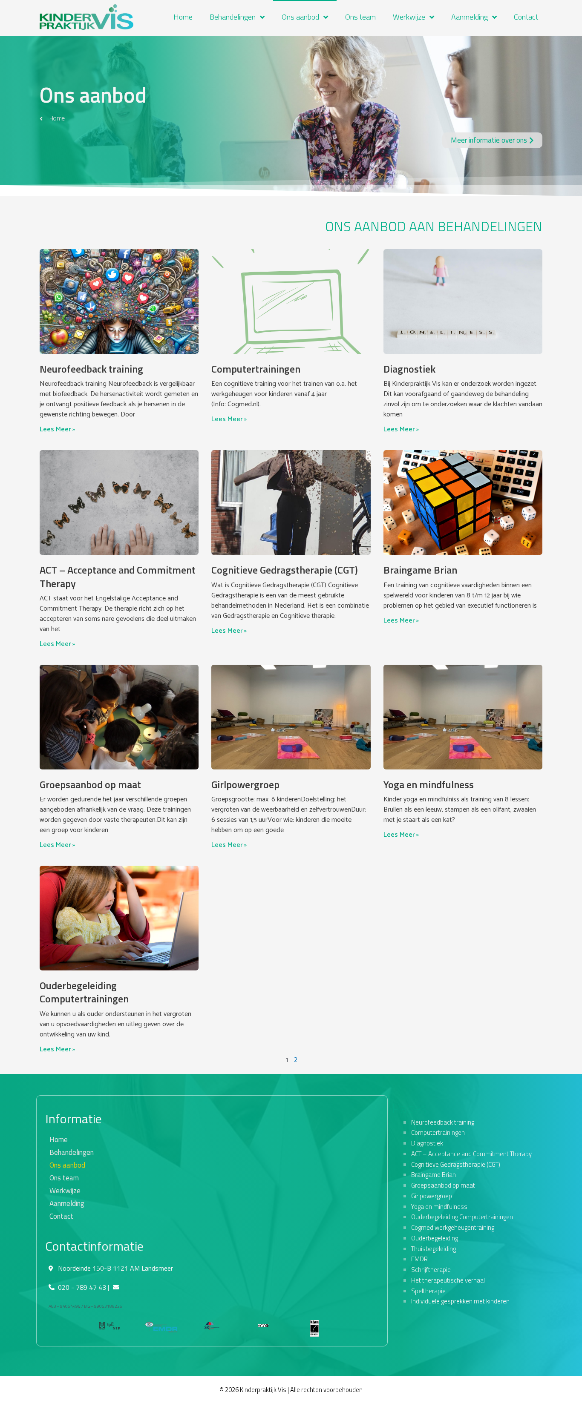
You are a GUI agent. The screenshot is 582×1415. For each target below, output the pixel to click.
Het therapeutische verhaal (448, 1280)
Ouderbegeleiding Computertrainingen (84, 992)
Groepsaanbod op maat (90, 784)
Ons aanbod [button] (300, 17)
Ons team (360, 17)
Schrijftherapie (431, 1269)
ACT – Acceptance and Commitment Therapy (118, 576)
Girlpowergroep (245, 784)
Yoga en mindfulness (428, 784)
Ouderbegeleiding (434, 1238)
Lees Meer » (57, 429)
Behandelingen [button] (233, 17)
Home (183, 17)
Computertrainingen (255, 368)
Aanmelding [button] (469, 17)
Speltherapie (428, 1291)
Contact (526, 17)
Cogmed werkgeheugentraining (452, 1227)
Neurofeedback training (91, 368)
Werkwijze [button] (409, 17)
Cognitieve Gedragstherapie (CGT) (284, 569)
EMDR (419, 1259)
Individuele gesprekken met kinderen (460, 1301)
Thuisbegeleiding (433, 1249)
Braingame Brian (420, 569)
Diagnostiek (409, 368)
